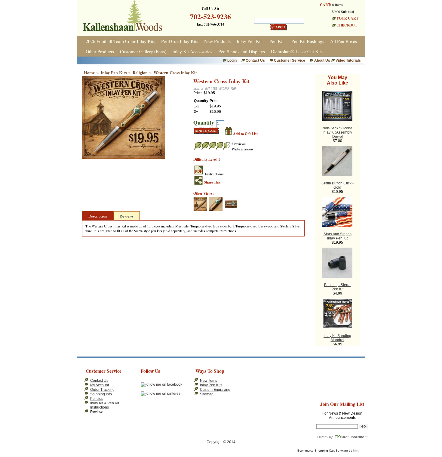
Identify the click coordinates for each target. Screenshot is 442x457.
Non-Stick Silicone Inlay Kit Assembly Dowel (337, 132)
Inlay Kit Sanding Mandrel (337, 338)
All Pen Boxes (343, 41)
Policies (96, 399)
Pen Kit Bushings (307, 41)
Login (232, 60)
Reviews (127, 216)
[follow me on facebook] (161, 384)
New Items (208, 380)
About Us (322, 60)
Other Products (100, 51)
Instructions (214, 174)
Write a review (242, 149)
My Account (99, 385)
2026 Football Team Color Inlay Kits (120, 41)
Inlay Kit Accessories (192, 51)
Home (89, 72)
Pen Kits (277, 41)
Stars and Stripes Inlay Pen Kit (337, 236)
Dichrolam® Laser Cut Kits (297, 51)
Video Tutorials (348, 60)
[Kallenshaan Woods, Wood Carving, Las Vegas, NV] (256, 380)
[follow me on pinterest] (161, 393)
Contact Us (255, 60)
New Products (217, 41)
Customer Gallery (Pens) (143, 51)
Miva (356, 450)
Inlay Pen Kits (250, 41)
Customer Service (289, 60)
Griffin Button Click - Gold (337, 185)
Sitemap (206, 394)
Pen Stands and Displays (241, 51)
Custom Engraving (215, 390)
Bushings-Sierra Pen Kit (337, 287)
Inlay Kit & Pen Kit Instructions (104, 405)
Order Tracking (102, 390)
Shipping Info (101, 394)
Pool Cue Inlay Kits (179, 41)
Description (97, 216)
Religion (140, 72)
